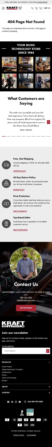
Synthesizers (6, 372)
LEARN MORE (42, 2)
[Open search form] (32, 8)
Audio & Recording (9, 378)
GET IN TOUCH (26, 308)
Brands (4, 380)
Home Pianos (7, 367)
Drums (4, 375)
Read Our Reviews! (20, 230)
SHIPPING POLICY (19, 171)
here (42, 28)
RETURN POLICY (18, 190)
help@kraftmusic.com (26, 300)
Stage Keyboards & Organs (12, 369)
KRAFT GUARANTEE (20, 211)
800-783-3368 (26, 297)
